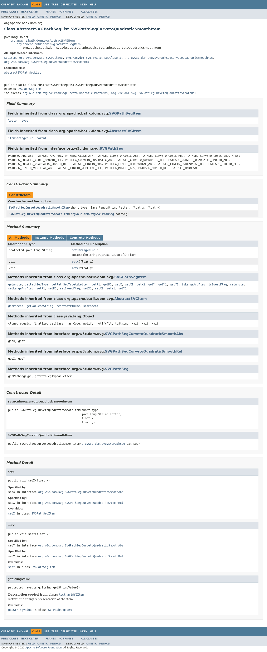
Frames (51, 11)
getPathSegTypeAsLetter (70, 284)
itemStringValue (20, 138)
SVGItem (10, 57)
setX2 (99, 288)
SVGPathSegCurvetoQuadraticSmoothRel (143, 351)
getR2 (107, 284)
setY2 (122, 288)
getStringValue (83, 250)
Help (93, 4)
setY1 (111, 288)
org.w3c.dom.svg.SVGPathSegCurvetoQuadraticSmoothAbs (170, 57)
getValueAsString (39, 306)
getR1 (96, 284)
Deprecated (68, 4)
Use (46, 4)
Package (23, 4)
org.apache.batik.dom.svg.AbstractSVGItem (42, 40)
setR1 (41, 288)
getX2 (141, 284)
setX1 (87, 288)
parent (42, 138)
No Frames (65, 11)
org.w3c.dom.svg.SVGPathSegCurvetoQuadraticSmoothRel (46, 62)
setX (75, 261)
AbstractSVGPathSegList (22, 72)
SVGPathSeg (111, 148)
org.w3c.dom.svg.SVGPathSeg (41, 57)
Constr (42, 16)
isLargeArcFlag (193, 284)
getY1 (162, 284)
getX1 (129, 284)
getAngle (14, 284)
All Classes (89, 11)
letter (13, 120)
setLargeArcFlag (20, 288)
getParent (15, 306)
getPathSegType (36, 284)
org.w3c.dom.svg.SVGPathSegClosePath (95, 57)
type (24, 120)
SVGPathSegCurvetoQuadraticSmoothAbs (144, 334)
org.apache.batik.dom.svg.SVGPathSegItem (49, 44)
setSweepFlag (70, 288)
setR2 (52, 288)
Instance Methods (49, 237)
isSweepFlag (217, 284)
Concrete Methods (85, 237)
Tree (55, 4)
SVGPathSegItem (29, 88)
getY (151, 284)
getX (118, 284)
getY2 (174, 284)
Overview (8, 4)
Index (83, 4)
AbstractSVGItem (125, 131)
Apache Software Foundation (43, 647)
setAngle (236, 284)
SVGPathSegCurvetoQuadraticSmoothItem (39, 207)
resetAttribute (68, 306)
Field (31, 16)
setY (75, 268)
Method (55, 16)
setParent (90, 306)
